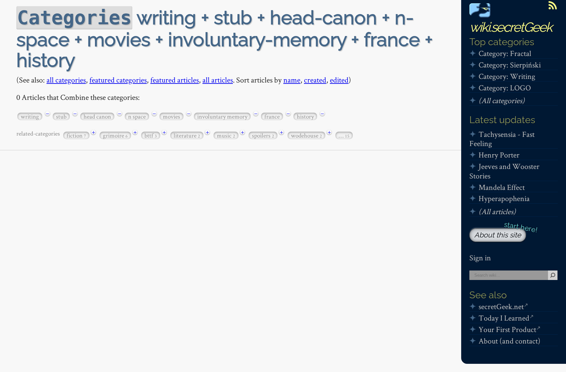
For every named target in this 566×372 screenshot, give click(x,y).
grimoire (115, 135)
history (305, 116)
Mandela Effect (502, 187)
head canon (97, 116)
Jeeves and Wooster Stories (504, 171)
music (226, 135)
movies (171, 116)
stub (61, 116)
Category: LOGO (505, 88)
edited (339, 80)
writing (30, 116)
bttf (150, 135)
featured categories (118, 80)
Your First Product (507, 329)
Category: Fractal (505, 53)
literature (187, 135)
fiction (76, 135)
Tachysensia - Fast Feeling (502, 139)
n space (137, 116)
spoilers (263, 135)
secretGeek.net (501, 306)
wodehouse (306, 135)
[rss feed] (552, 5)
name (291, 80)
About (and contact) (509, 341)
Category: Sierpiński (510, 65)
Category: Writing (507, 76)
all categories (66, 80)
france (272, 116)
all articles (217, 80)
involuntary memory (222, 116)
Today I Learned (504, 318)
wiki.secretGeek (510, 27)
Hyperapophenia (504, 198)
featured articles (174, 80)
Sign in (480, 257)
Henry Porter (499, 155)
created (315, 80)
